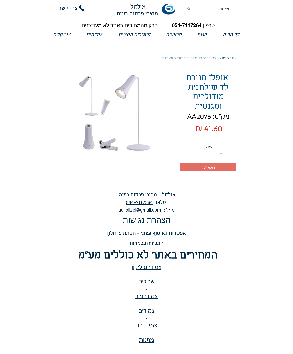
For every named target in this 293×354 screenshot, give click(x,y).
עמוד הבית (229, 58)
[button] (173, 35)
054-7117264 (187, 25)
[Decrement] (233, 153)
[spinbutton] (227, 153)
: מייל (168, 210)
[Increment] (220, 153)
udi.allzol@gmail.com (139, 210)
